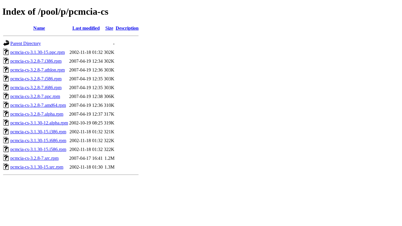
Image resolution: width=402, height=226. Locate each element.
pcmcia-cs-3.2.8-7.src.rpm (34, 158)
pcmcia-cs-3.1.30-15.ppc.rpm (37, 52)
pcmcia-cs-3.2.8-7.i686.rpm (36, 87)
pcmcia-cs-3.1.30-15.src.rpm (36, 167)
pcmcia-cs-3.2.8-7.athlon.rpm (37, 69)
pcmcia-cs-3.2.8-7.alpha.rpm (36, 114)
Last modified (86, 28)
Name (39, 28)
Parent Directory (25, 43)
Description (127, 28)
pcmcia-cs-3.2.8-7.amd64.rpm (38, 105)
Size (109, 28)
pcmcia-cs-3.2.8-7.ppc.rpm (35, 96)
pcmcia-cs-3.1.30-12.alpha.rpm (39, 122)
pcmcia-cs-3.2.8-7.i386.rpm (36, 61)
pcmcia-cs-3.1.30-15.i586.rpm (38, 149)
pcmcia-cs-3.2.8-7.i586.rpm (36, 78)
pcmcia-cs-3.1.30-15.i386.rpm (38, 131)
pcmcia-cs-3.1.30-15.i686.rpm (38, 140)
